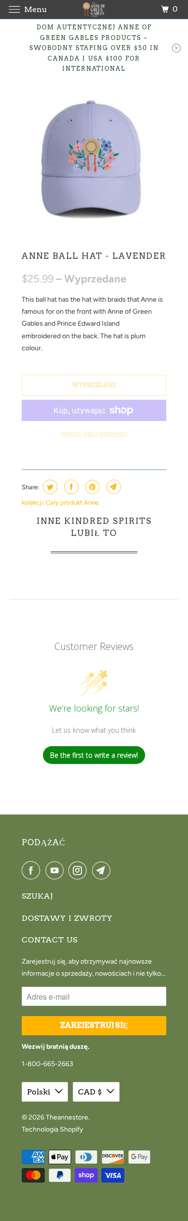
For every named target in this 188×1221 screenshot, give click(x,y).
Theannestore (67, 1117)
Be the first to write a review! (94, 755)
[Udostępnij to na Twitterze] (48, 487)
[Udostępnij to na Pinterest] (91, 487)
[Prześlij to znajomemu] (112, 487)
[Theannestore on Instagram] (79, 870)
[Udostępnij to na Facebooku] (70, 487)
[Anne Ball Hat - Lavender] (94, 162)
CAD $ (90, 1091)
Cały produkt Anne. (73, 502)
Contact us (50, 939)
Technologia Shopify (52, 1129)
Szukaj (37, 896)
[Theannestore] (94, 9)
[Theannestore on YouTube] (56, 870)
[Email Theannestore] (103, 870)
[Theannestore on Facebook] (33, 870)
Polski (38, 1091)
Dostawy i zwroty (67, 918)
